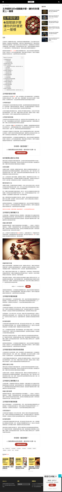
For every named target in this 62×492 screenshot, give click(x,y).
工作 (34, 234)
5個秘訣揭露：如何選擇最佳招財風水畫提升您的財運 (34, 468)
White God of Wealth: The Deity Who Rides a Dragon (53, 22)
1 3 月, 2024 (31, 471)
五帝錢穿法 (24, 448)
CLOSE (60, 475)
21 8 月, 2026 (51, 12)
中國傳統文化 (7, 448)
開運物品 (4, 450)
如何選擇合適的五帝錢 (8, 63)
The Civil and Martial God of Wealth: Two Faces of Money (54, 39)
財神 (14, 125)
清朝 (14, 96)
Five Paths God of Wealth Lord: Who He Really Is (53, 33)
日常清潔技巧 (8, 76)
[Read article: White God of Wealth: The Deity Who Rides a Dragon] (45, 23)
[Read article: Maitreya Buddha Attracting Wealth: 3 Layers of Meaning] (45, 28)
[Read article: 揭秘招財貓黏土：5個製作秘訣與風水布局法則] (21, 461)
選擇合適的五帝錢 (9, 80)
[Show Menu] (3, 2)
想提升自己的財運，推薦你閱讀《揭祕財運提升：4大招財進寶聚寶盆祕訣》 (19, 209)
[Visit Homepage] (31, 2)
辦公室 (18, 233)
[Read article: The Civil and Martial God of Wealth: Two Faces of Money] (45, 40)
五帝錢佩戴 (13, 448)
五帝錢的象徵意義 (9, 62)
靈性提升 (9, 450)
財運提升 (34, 448)
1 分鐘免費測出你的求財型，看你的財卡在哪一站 (14, 66)
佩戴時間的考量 (8, 73)
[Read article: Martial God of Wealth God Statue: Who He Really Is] (45, 17)
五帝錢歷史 (19, 448)
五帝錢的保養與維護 (8, 74)
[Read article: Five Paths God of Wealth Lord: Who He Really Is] (45, 34)
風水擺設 (16, 450)
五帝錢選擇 (29, 448)
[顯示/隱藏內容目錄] (21, 58)
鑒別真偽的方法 (8, 69)
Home (3, 5)
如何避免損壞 (8, 77)
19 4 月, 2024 (18, 469)
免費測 (28, 286)
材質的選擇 (8, 67)
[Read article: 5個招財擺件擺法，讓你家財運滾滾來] (8, 461)
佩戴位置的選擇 (8, 71)
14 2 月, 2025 (5, 469)
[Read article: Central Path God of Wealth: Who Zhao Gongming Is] (45, 12)
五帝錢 (14, 50)
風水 (11, 50)
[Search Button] (58, 2)
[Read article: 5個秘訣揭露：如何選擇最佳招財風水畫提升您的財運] (34, 461)
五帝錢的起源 (8, 60)
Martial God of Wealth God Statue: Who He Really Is (54, 16)
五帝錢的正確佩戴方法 (8, 70)
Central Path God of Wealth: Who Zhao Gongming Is (54, 11)
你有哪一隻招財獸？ (8, 65)
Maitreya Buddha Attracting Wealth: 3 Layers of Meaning (54, 27)
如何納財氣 (7, 5)
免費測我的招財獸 (21, 152)
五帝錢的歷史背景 (7, 59)
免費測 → (52, 485)
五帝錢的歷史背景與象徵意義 (9, 78)
